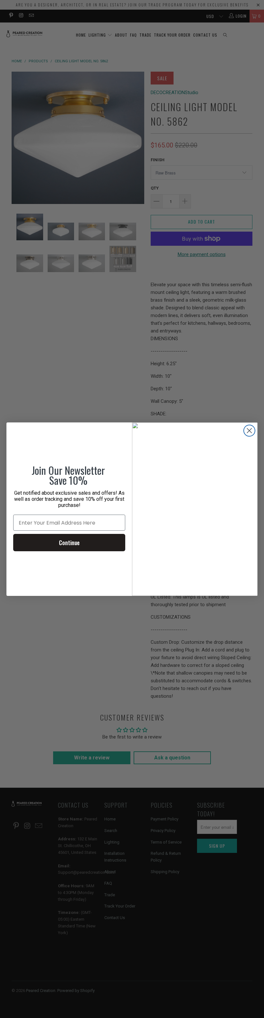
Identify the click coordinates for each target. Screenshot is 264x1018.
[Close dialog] (249, 430)
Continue (69, 542)
